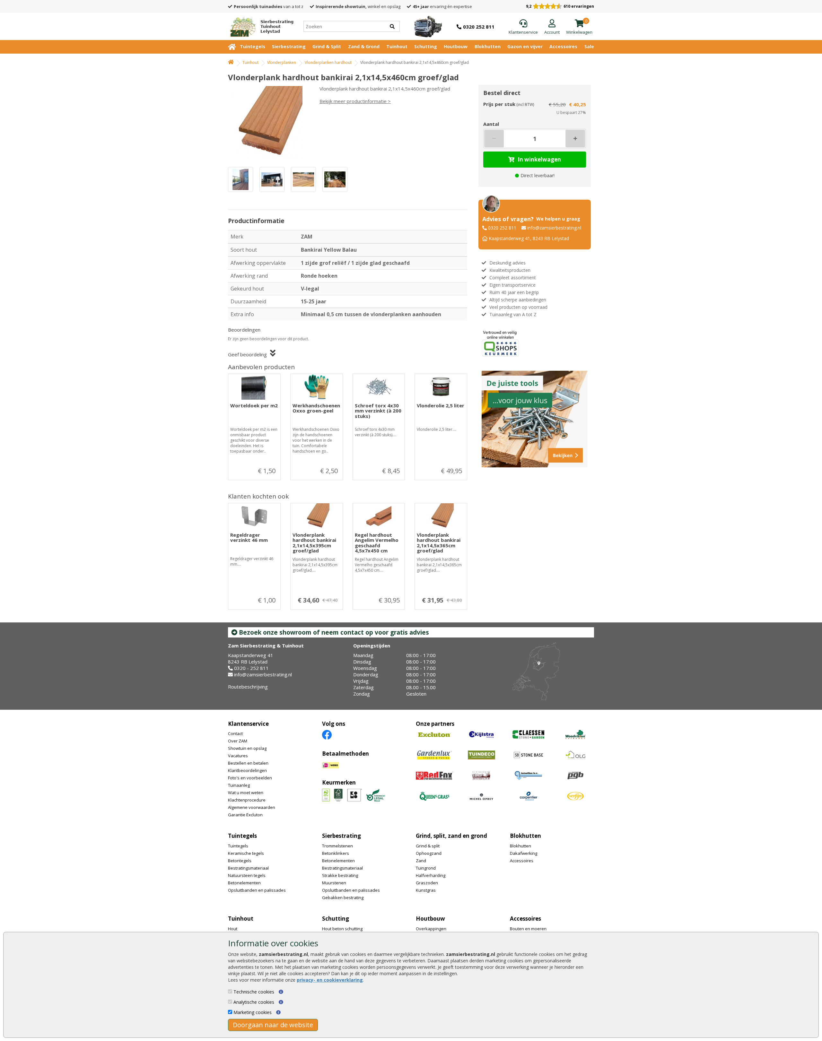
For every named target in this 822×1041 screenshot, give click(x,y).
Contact (235, 733)
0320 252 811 (502, 228)
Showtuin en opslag (247, 748)
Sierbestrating (289, 46)
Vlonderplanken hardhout (328, 62)
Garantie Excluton (245, 815)
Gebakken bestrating (342, 897)
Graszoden (427, 883)
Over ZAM (237, 741)
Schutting (425, 46)
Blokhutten (488, 46)
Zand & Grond (364, 46)
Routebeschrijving (248, 686)
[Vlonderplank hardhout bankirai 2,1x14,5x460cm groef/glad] (268, 122)
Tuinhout (396, 46)
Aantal (491, 124)
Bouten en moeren (528, 929)
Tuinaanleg (239, 785)
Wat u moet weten (245, 792)
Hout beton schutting (342, 929)
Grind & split (428, 846)
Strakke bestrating (340, 875)
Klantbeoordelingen (247, 770)
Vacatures (238, 756)
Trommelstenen (337, 846)
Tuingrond (426, 868)
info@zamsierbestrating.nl (554, 228)
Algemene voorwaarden (251, 807)
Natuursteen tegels (247, 875)
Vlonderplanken (281, 62)
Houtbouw (456, 46)
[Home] (231, 62)
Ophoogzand (429, 853)
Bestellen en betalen (248, 763)
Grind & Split (326, 46)
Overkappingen (431, 929)
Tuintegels (252, 46)
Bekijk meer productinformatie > (355, 101)
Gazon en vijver (525, 46)
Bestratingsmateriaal (248, 868)
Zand (421, 860)
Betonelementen (244, 883)
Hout (232, 929)
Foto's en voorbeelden (250, 778)
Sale (589, 46)
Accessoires (563, 46)
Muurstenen (334, 883)
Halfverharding (430, 875)
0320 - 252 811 (251, 668)
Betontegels (239, 860)
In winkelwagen (539, 159)
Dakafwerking (523, 853)
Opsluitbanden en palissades (257, 890)
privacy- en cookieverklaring (330, 980)
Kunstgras (426, 890)
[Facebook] (327, 734)
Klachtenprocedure (247, 800)
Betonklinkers (335, 853)
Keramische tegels (246, 853)
